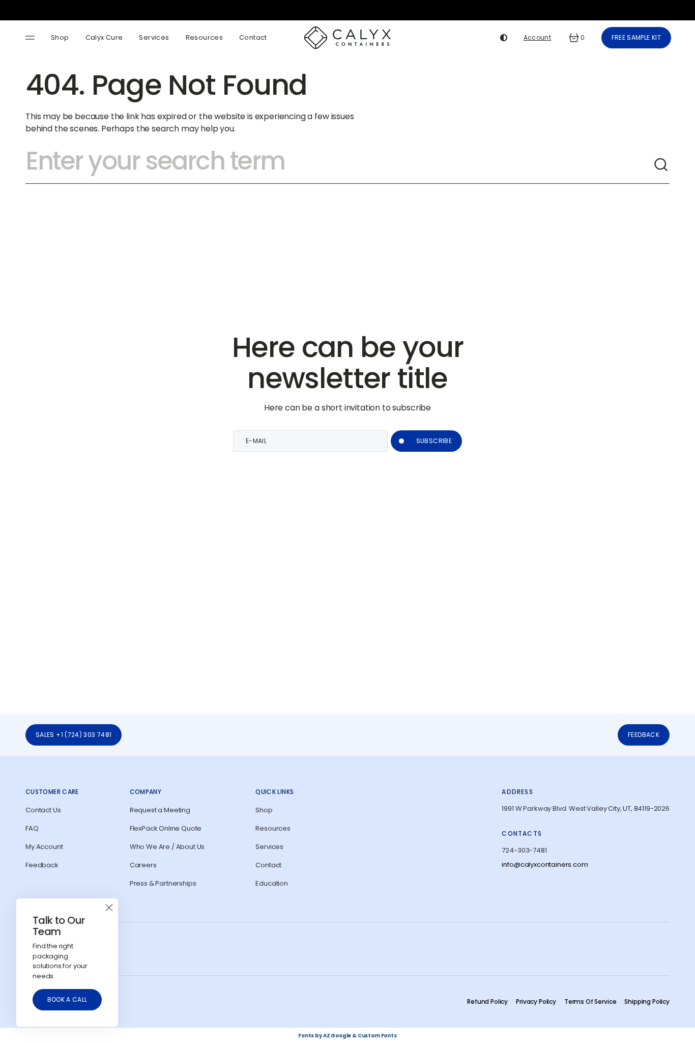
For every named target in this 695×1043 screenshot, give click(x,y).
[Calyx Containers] (347, 37)
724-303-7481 (524, 850)
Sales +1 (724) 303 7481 (73, 734)
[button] (576, 37)
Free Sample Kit (636, 37)
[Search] (661, 165)
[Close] (108, 907)
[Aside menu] (31, 38)
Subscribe (434, 440)
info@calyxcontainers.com (545, 864)
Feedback (643, 734)
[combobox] (339, 165)
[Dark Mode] (504, 38)
